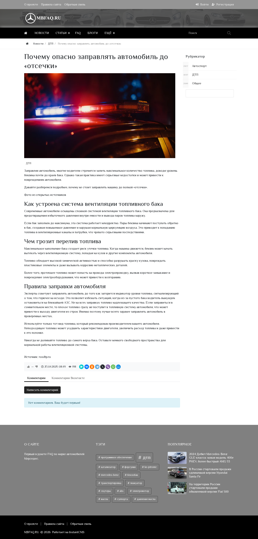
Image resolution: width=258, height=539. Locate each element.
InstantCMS (76, 532)
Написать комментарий (42, 390)
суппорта (122, 499)
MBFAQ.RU (31, 532)
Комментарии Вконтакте (68, 378)
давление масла (145, 499)
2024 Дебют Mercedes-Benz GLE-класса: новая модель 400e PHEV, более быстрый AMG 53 (211, 457)
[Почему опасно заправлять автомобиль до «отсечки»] (99, 115)
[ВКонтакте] (86, 366)
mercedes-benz (109, 475)
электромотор (140, 491)
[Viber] (108, 366)
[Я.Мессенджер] (81, 366)
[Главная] (26, 33)
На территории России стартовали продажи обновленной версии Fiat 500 (209, 488)
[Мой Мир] (118, 366)
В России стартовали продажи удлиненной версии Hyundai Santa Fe (210, 472)
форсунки (130, 467)
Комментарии (36, 378)
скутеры (105, 491)
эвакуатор (136, 483)
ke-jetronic (150, 467)
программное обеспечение (116, 457)
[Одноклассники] (92, 366)
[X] (102, 366)
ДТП (28, 163)
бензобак (132, 475)
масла (104, 499)
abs (121, 491)
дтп (146, 457)
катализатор (108, 467)
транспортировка (110, 483)
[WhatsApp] (113, 366)
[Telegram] (97, 366)
